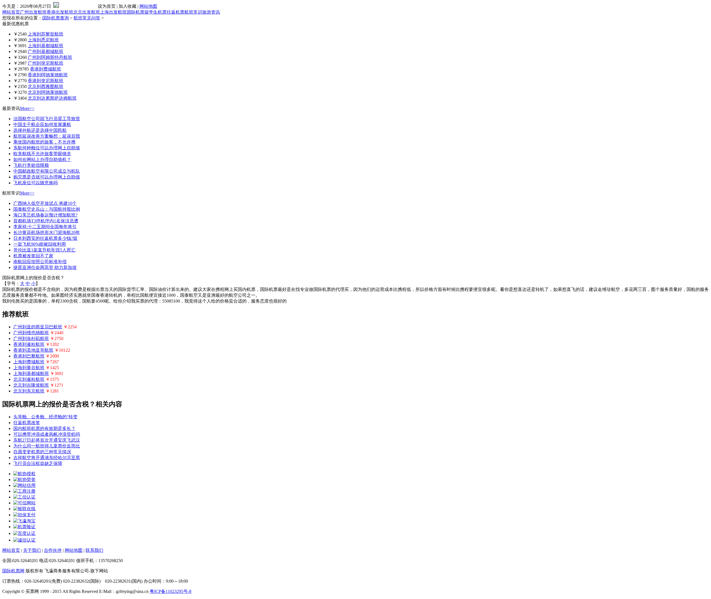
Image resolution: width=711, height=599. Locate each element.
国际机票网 (13, 570)
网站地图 (148, 6)
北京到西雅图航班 (45, 86)
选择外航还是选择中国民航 (40, 130)
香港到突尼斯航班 (45, 80)
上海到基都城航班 (45, 45)
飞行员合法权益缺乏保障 (37, 463)
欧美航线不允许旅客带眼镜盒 (42, 153)
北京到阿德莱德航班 (48, 92)
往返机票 (175, 12)
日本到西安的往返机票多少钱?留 (45, 238)
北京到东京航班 (28, 391)
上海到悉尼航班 (43, 39)
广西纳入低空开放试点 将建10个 (45, 203)
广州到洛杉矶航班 (31, 338)
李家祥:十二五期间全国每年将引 (45, 226)
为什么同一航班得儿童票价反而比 (46, 446)
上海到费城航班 (28, 361)
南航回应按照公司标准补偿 (40, 261)
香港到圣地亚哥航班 (33, 350)
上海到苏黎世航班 (45, 34)
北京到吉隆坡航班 (31, 385)
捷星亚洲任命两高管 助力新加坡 (45, 267)
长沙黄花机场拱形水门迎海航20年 (46, 232)
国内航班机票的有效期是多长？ (44, 428)
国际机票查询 (55, 18)
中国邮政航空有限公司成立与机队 (46, 171)
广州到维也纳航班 (31, 332)
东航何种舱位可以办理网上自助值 (46, 147)
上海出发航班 (113, 12)
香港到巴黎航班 (28, 356)
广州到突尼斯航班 (45, 63)
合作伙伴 (53, 550)
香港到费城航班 (45, 69)
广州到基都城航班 (45, 51)
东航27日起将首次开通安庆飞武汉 (46, 440)
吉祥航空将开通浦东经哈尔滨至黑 (46, 457)
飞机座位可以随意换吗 (35, 182)
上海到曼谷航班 (28, 367)
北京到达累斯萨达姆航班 (52, 98)
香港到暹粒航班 (28, 344)
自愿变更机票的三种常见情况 (42, 451)
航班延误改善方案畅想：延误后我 (46, 136)
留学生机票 (155, 12)
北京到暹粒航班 (28, 379)
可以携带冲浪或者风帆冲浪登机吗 (46, 434)
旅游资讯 (211, 12)
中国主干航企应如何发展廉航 (42, 124)
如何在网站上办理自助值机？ (42, 159)
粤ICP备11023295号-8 (170, 591)
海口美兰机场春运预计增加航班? (45, 215)
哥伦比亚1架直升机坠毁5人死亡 (44, 250)
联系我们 (94, 550)
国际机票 (135, 12)
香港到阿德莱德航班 (48, 74)
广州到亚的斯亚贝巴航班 (37, 326)
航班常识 (193, 12)
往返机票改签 (26, 422)
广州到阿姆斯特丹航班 (50, 57)
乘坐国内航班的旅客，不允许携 (44, 142)
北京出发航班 (86, 12)
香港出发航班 (60, 12)
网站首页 (11, 12)
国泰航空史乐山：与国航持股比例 (46, 209)
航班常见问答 (87, 18)
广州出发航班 (33, 12)
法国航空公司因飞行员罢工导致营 (46, 118)
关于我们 (32, 550)
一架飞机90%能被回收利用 (39, 244)
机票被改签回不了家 (33, 255)
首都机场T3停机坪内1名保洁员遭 (45, 220)
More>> (27, 108)
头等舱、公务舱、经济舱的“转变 (45, 416)
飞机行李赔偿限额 (31, 165)
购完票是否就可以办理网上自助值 (46, 177)
